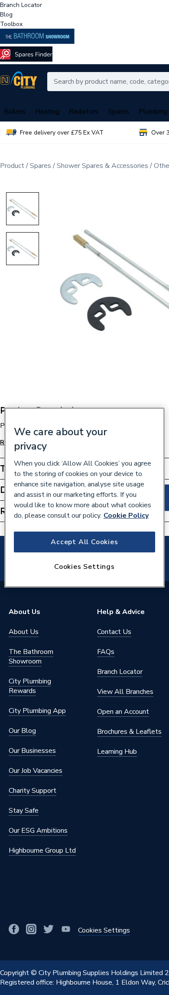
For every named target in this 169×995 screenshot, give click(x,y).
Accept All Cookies (84, 542)
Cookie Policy (126, 515)
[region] (84, 497)
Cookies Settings (84, 566)
